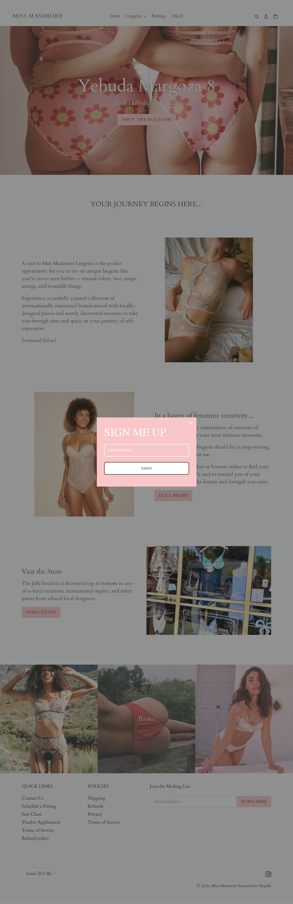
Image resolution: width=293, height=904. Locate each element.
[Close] (190, 422)
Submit (146, 468)
